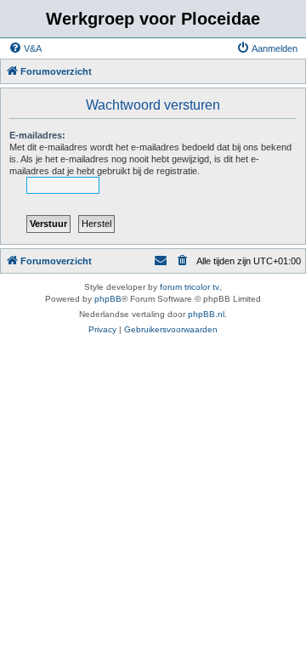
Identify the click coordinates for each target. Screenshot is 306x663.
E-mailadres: (37, 135)
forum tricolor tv (189, 287)
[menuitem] (25, 48)
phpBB (108, 298)
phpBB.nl (206, 314)
